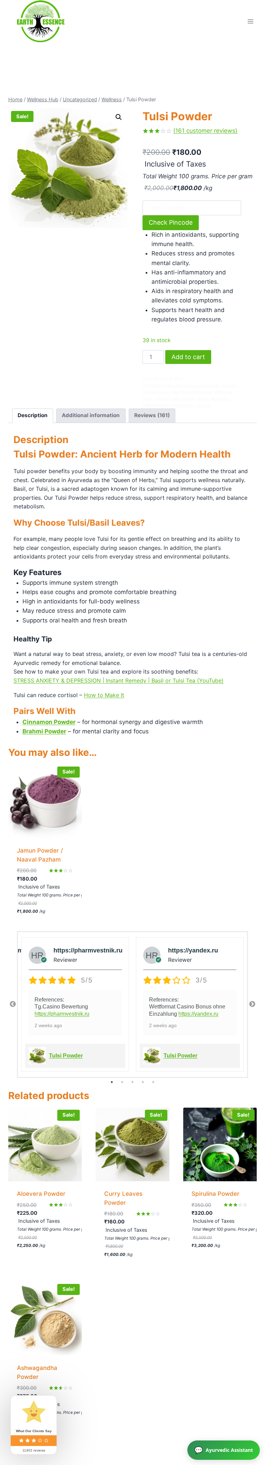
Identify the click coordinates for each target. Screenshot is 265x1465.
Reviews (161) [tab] (152, 415)
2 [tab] (122, 1082)
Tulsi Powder (66, 1056)
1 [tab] (111, 1082)
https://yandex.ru (198, 1014)
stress (202, 405)
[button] (118, 117)
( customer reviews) (205, 130)
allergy (162, 398)
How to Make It (104, 695)
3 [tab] (132, 1082)
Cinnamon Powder (49, 722)
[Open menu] (250, 21)
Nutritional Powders (192, 392)
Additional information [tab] (91, 415)
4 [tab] (142, 1082)
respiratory (182, 405)
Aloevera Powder (41, 1193)
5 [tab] (153, 1082)
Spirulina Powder (215, 1193)
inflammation (156, 405)
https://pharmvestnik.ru (62, 1014)
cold (175, 398)
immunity (220, 398)
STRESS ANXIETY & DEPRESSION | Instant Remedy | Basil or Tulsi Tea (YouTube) (118, 680)
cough (188, 398)
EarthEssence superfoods (193, 385)
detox (203, 398)
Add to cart (188, 356)
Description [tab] (33, 415)
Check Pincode (171, 222)
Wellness (223, 392)
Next (252, 1004)
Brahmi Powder (44, 731)
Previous (12, 1004)
